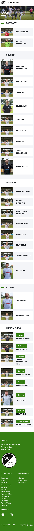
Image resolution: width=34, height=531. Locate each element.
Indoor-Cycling (6, 485)
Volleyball (4, 505)
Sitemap (21, 478)
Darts (3, 480)
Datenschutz (22, 480)
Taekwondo (5, 496)
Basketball (4, 478)
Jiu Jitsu (4, 487)
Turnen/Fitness (6, 503)
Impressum (22, 483)
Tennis (3, 498)
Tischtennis (5, 501)
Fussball (4, 483)
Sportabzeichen (6, 494)
